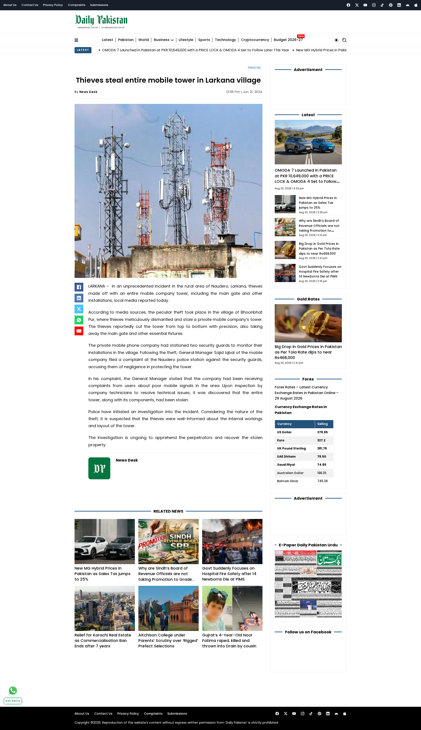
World (143, 40)
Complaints (76, 5)
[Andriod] (407, 5)
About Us (9, 5)
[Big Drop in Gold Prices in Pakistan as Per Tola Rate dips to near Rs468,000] (308, 322)
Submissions (99, 5)
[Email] (79, 331)
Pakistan (126, 40)
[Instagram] (374, 5)
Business (161, 40)
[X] (79, 309)
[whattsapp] (12, 690)
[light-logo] (102, 22)
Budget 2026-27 (288, 40)
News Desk (88, 92)
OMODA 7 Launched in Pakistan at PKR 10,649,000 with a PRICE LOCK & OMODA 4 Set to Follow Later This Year (157, 50)
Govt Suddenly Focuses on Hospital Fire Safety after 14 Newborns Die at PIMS (229, 573)
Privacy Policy (53, 5)
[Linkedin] (399, 5)
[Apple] (416, 5)
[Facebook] (348, 5)
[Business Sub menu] (172, 40)
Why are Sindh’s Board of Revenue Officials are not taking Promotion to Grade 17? (165, 576)
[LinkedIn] (79, 298)
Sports (204, 40)
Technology (225, 40)
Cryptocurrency (255, 40)
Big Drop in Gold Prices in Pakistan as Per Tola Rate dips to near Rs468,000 (319, 249)
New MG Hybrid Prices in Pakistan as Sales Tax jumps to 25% (308, 50)
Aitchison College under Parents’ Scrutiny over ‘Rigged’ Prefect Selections (168, 640)
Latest (107, 40)
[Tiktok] (382, 5)
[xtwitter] (357, 5)
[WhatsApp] (79, 320)
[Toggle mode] (336, 40)
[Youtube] (365, 5)
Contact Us (29, 5)
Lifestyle (186, 40)
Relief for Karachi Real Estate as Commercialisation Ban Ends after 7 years (103, 640)
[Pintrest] (390, 5)
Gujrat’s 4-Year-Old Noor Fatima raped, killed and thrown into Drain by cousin (229, 640)
